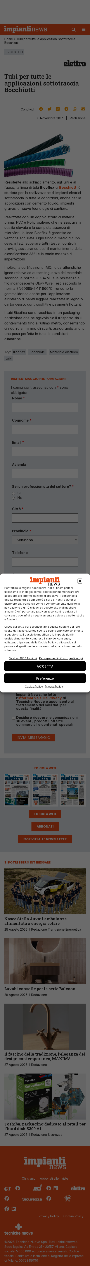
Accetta (45, 666)
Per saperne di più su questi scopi (61, 658)
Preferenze (45, 678)
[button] (80, 581)
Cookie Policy (34, 686)
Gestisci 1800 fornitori (23, 658)
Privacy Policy (54, 686)
